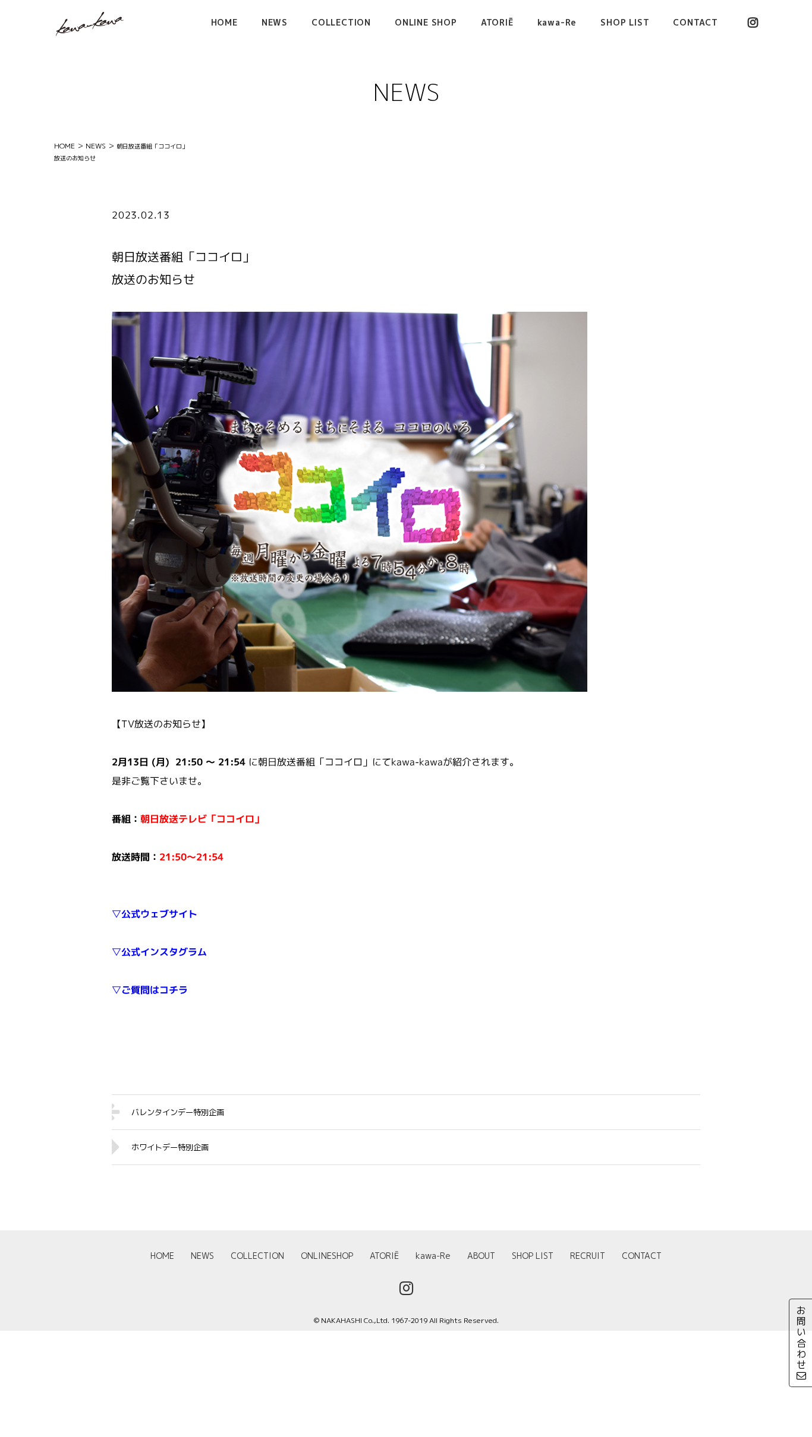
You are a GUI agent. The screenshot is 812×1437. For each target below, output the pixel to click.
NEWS (202, 1255)
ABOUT (481, 1255)
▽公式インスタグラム (159, 951)
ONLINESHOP (327, 1255)
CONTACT (642, 1255)
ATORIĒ (384, 1255)
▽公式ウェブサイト (154, 913)
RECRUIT (587, 1255)
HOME (162, 1255)
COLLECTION (257, 1255)
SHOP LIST (532, 1255)
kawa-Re (433, 1255)
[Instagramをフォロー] (753, 22)
